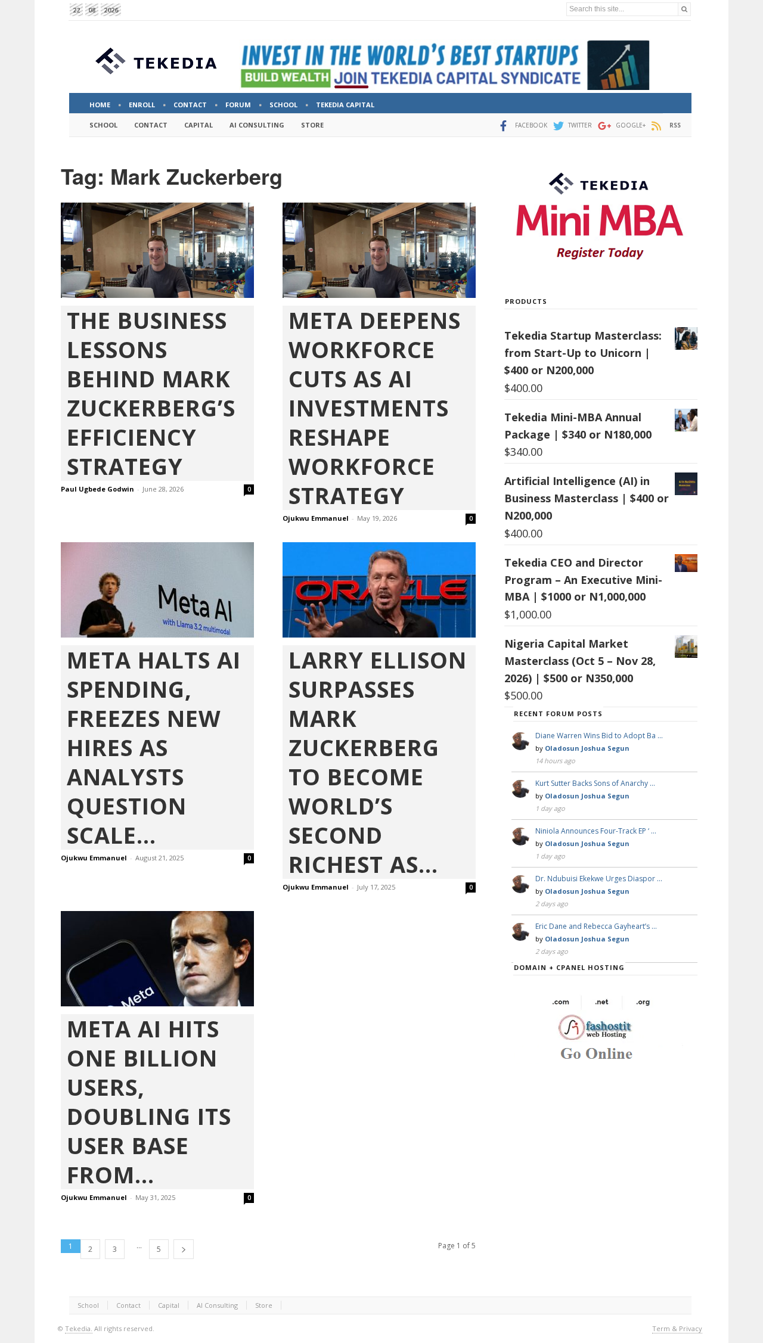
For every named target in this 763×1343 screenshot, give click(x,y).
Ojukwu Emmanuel (316, 518)
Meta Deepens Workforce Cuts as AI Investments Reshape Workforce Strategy (375, 408)
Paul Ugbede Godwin (97, 488)
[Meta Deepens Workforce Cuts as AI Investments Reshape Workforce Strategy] (379, 250)
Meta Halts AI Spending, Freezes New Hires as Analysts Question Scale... (154, 747)
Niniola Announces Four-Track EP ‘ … (595, 831)
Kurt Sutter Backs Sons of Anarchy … (595, 783)
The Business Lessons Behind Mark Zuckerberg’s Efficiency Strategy (151, 393)
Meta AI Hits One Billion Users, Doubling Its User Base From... (149, 1101)
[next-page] (183, 1249)
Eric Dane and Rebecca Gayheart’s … (596, 926)
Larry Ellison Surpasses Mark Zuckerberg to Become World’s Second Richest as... (378, 762)
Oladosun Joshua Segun (587, 748)
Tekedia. (78, 1328)
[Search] (684, 9)
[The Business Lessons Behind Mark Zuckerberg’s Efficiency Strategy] (157, 250)
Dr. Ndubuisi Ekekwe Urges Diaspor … (598, 878)
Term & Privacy (677, 1328)
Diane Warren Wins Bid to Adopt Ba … (599, 735)
